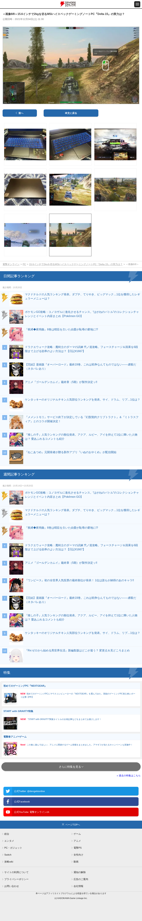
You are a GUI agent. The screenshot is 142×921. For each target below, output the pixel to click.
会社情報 (78, 886)
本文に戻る (71, 113)
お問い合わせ (11, 886)
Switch (7, 854)
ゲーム (77, 833)
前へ (21, 113)
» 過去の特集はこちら (129, 775)
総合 (6, 833)
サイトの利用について (16, 872)
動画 (76, 861)
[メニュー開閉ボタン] (137, 4)
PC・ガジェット (13, 847)
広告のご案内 (81, 879)
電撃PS (78, 847)
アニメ (77, 840)
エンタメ (9, 840)
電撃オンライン (11, 264)
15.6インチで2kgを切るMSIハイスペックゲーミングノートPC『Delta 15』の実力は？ (76, 264)
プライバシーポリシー (16, 879)
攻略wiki (8, 861)
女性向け (78, 854)
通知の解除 (80, 872)
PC (24, 264)
